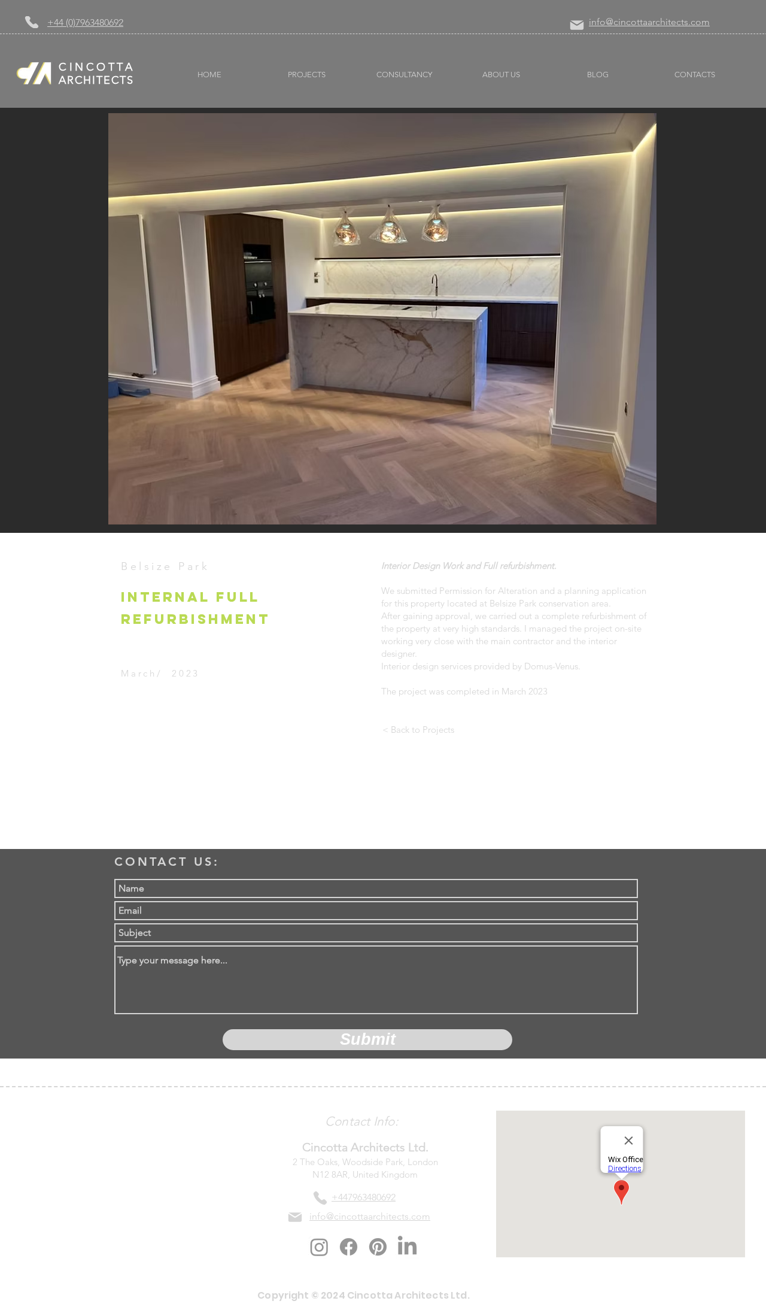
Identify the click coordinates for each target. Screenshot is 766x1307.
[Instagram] (319, 1247)
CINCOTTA (97, 67)
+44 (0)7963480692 (85, 22)
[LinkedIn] (407, 1247)
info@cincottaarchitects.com (649, 22)
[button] (382, 318)
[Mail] (577, 25)
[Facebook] (348, 1247)
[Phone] (31, 22)
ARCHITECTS (96, 80)
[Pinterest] (378, 1247)
